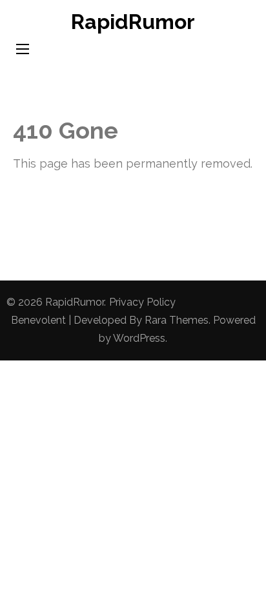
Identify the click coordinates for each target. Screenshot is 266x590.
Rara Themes (177, 320)
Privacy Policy (142, 302)
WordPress (139, 338)
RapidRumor (133, 22)
